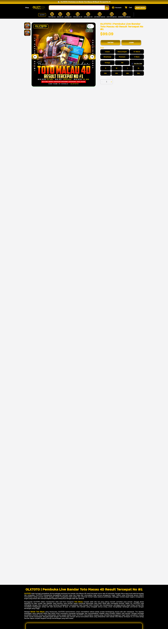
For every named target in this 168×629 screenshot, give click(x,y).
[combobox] (77, 7)
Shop (27, 7)
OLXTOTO (27, 593)
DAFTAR (110, 42)
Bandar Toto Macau (38, 611)
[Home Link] (39, 8)
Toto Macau (78, 602)
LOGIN (131, 42)
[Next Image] (92, 56)
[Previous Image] (35, 56)
